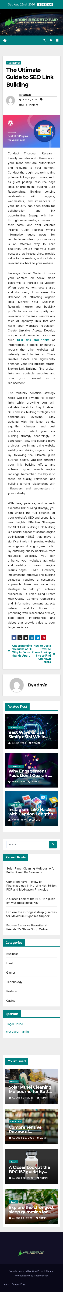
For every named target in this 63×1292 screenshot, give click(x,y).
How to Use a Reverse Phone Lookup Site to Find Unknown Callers (41, 654)
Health (10, 963)
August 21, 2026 (23, 1097)
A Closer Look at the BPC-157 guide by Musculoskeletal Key (30, 1172)
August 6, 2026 (22, 1218)
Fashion (11, 991)
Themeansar (41, 1275)
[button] (44, 40)
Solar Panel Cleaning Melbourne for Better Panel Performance (31, 1092)
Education (15, 1122)
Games (11, 972)
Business (12, 954)
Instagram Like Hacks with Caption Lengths (30, 812)
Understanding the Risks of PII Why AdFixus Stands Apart (21, 650)
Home (6, 1284)
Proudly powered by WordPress (26, 1271)
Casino (10, 1000)
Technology (13, 63)
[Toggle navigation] (57, 40)
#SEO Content (28, 105)
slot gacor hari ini (17, 1031)
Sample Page (19, 1284)
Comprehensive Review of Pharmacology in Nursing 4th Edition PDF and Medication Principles (31, 885)
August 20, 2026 (23, 1138)
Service (14, 1081)
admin (27, 94)
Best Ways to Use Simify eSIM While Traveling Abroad (26, 737)
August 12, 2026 (23, 1178)
